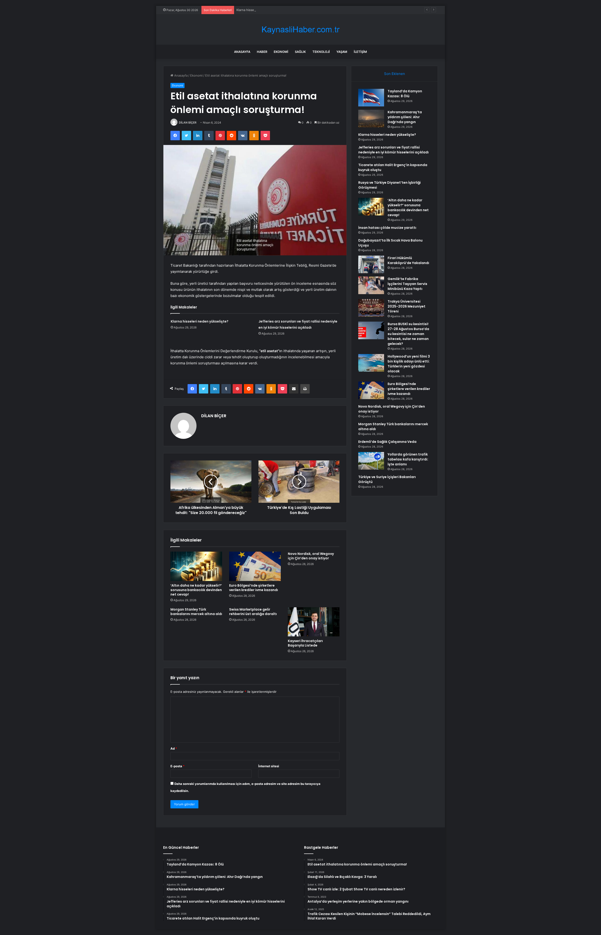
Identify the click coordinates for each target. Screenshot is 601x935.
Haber (262, 52)
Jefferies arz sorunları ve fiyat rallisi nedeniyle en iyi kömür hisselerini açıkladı (393, 150)
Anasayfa (242, 52)
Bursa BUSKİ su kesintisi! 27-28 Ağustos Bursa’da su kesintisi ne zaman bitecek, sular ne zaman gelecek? (408, 334)
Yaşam (341, 52)
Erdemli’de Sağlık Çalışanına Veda (387, 441)
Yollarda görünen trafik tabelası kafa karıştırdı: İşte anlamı (408, 459)
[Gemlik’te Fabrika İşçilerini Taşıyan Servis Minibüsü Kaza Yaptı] (371, 285)
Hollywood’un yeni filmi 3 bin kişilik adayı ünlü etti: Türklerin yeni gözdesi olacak (409, 364)
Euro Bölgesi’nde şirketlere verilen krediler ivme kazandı (253, 587)
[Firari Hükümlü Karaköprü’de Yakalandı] (371, 264)
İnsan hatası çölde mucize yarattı (387, 227)
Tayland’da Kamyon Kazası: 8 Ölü (405, 93)
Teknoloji (321, 52)
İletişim (360, 52)
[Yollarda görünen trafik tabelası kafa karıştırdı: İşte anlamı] (371, 461)
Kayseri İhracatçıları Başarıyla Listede (305, 643)
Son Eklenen (394, 73)
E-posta (177, 766)
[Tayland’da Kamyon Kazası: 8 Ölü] (371, 97)
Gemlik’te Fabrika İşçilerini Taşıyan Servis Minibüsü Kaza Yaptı (407, 284)
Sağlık (300, 52)
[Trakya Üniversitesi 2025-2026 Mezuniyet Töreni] (371, 308)
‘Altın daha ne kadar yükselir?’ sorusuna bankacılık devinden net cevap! (196, 590)
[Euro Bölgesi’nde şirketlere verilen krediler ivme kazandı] (255, 566)
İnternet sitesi (268, 766)
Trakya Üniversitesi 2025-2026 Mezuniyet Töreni (406, 306)
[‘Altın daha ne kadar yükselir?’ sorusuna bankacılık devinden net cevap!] (196, 566)
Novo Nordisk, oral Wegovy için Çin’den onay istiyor (311, 556)
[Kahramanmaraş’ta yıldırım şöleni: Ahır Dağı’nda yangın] (371, 118)
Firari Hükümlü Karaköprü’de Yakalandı (408, 260)
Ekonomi (281, 52)
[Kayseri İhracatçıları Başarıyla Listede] (313, 621)
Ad (173, 748)
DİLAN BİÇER (187, 122)
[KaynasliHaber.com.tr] (300, 29)
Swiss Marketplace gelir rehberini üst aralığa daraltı (253, 611)
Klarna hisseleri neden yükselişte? (261, 10)
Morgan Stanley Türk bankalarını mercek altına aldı (196, 611)
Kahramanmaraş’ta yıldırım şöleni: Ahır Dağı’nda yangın (405, 117)
